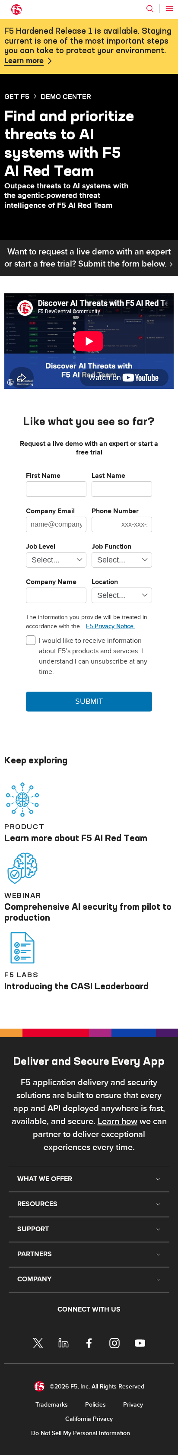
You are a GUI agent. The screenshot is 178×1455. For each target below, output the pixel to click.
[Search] (150, 8)
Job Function (111, 546)
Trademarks (51, 1404)
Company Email (50, 511)
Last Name (108, 476)
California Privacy (89, 1419)
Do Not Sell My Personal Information (80, 1433)
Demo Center (66, 96)
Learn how (117, 1121)
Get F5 (16, 96)
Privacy (133, 1404)
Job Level (40, 546)
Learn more (24, 61)
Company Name (51, 582)
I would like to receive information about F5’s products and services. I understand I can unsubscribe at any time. (93, 656)
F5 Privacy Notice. (110, 626)
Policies (95, 1404)
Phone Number (115, 511)
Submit (89, 701)
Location (105, 582)
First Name (43, 476)
